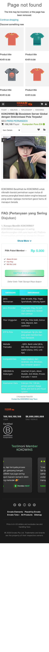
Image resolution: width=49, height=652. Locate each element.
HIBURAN (14, 110)
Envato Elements (15, 512)
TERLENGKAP (26, 110)
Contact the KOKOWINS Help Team (24, 399)
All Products (27, 515)
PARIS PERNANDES (17, 120)
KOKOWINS (39, 110)
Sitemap (38, 515)
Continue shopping (9, 19)
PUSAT (4, 110)
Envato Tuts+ (13, 515)
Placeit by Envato (33, 512)
